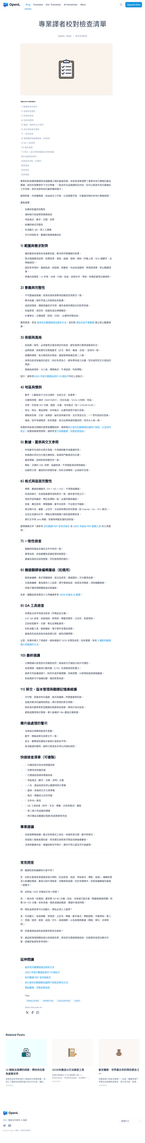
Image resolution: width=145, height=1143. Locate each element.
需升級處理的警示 (29, 156)
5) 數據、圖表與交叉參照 (32, 124)
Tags (27, 995)
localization (64, 1001)
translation (33, 1001)
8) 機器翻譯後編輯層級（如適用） (36, 138)
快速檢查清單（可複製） (32, 161)
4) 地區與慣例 (27, 120)
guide (77, 1001)
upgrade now (133, 4)
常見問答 (25, 170)
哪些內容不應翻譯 (85, 322)
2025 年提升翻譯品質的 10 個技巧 (51, 376)
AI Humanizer (71, 4)
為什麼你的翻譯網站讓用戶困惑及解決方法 (46, 982)
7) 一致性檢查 (27, 134)
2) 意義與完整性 (28, 111)
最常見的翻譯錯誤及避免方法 (51, 322)
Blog (28, 4)
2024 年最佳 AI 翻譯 (70, 594)
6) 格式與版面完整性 (30, 129)
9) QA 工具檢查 (28, 143)
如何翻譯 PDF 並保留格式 (38, 977)
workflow (48, 1001)
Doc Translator (53, 4)
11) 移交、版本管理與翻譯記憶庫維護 (37, 152)
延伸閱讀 (25, 174)
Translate (38, 4)
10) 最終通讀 (27, 147)
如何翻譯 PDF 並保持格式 (57, 526)
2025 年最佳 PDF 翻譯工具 (87, 526)
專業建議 (25, 165)
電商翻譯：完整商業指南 (37, 987)
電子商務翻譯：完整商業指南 (69, 431)
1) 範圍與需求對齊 (29, 106)
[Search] (121, 4)
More (83, 4)
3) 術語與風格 (27, 115)
